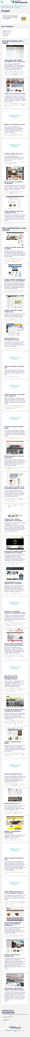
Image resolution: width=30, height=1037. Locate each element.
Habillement (6, 1020)
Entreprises (9, 6)
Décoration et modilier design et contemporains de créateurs (14, 552)
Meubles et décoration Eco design (12, 742)
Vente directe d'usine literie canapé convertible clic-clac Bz (14, 989)
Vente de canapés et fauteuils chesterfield (14, 456)
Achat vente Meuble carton (13, 774)
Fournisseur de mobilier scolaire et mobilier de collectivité (14, 710)
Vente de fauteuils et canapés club (14, 367)
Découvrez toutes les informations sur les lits (12, 339)
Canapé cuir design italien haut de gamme (14, 248)
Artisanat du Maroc (7, 1017)
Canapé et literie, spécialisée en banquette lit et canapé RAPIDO (14, 280)
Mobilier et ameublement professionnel (12, 832)
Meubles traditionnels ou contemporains (12, 955)
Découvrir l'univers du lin (12, 803)
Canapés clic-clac (7, 31)
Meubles (12, 7)
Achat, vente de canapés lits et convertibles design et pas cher (14, 487)
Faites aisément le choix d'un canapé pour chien (13, 212)
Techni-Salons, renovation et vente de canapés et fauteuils (14, 892)
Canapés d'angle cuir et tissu (13, 154)
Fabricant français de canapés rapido (14, 427)
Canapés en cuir (6, 33)
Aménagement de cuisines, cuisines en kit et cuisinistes (13, 582)
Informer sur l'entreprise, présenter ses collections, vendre (15, 612)
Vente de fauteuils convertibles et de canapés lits (14, 395)
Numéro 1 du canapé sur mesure (14, 124)
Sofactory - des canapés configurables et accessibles (13, 519)
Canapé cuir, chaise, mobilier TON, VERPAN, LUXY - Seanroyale (14, 60)
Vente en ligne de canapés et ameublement (13, 182)
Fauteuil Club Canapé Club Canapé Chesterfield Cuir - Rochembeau (12, 923)
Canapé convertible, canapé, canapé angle (13, 311)
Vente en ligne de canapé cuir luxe (13, 858)
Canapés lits (5, 35)
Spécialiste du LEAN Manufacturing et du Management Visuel (11, 677)
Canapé (18, 7)
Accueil (3, 6)
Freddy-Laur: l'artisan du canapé (14, 94)
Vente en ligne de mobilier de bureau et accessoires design (13, 644)
